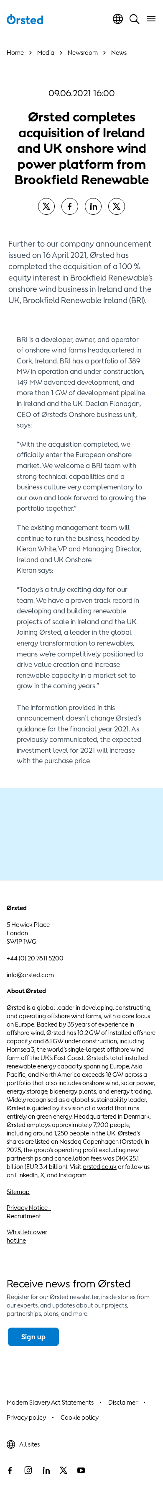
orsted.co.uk (100, 1166)
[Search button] (135, 18)
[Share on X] (46, 206)
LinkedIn (26, 1175)
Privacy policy (26, 1417)
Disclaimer (123, 1402)
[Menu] (151, 19)
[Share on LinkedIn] (93, 206)
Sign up (33, 1337)
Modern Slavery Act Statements (50, 1402)
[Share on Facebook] (69, 206)
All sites (29, 1444)
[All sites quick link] (118, 19)
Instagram (73, 1175)
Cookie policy (80, 1417)
